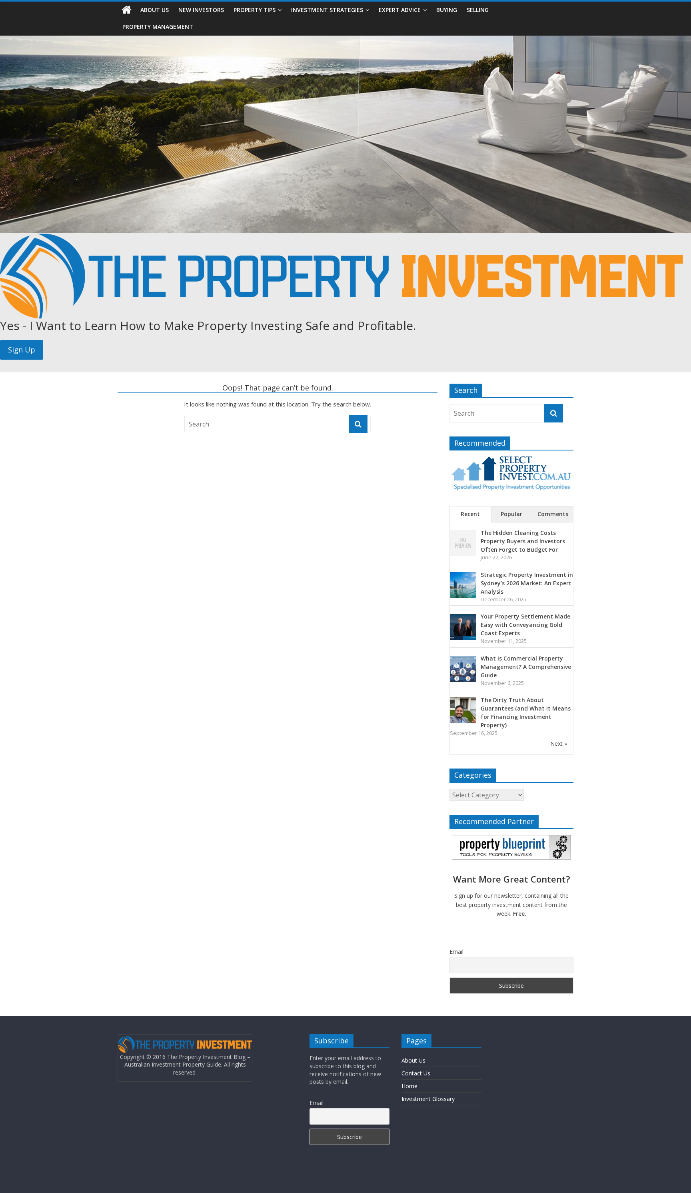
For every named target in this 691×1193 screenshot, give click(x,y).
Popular (511, 514)
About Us (154, 10)
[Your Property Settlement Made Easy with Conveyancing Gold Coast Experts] (463, 618)
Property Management (157, 26)
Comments (552, 514)
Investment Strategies (327, 10)
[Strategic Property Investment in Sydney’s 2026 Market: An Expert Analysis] (463, 576)
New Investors (201, 10)
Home (409, 1086)
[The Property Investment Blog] (127, 10)
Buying (446, 10)
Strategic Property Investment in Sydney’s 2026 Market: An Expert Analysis (527, 583)
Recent (470, 514)
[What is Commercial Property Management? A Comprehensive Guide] (463, 660)
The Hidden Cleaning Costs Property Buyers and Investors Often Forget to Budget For (523, 541)
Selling (478, 10)
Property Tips (255, 10)
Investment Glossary (428, 1099)
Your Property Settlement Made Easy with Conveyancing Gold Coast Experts (525, 625)
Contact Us (415, 1073)
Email (456, 951)
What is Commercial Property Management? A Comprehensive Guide (526, 667)
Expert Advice (400, 10)
